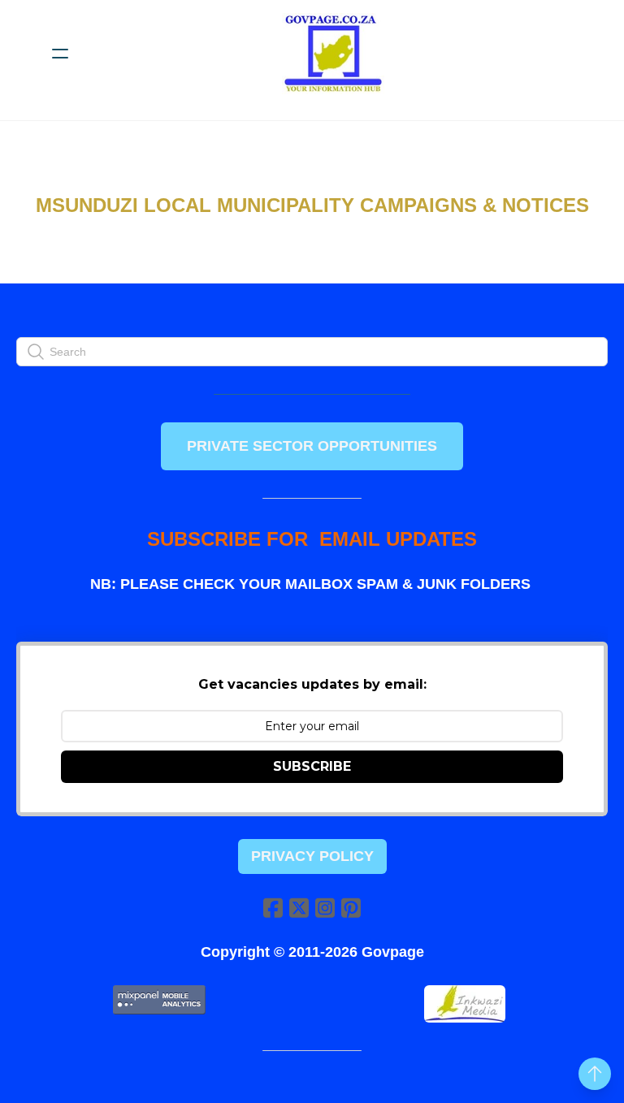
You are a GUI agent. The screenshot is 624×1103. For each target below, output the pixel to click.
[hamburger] (60, 53)
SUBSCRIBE (312, 766)
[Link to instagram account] (325, 908)
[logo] (333, 53)
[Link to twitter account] (299, 908)
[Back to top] (594, 1074)
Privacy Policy (312, 856)
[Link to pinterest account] (351, 908)
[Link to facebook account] (273, 908)
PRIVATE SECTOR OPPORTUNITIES (312, 446)
